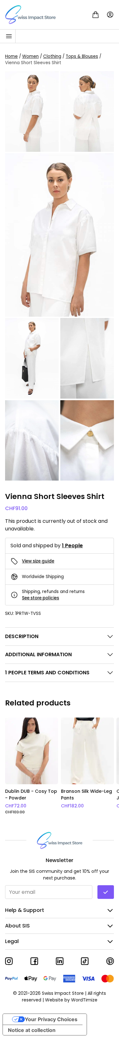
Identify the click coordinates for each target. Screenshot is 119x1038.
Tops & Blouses (82, 56)
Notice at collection (32, 1030)
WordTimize (84, 1000)
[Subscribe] (105, 892)
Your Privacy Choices (51, 1019)
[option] (32, 766)
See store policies (40, 598)
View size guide (38, 561)
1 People (72, 545)
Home (11, 56)
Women (30, 56)
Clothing (52, 56)
